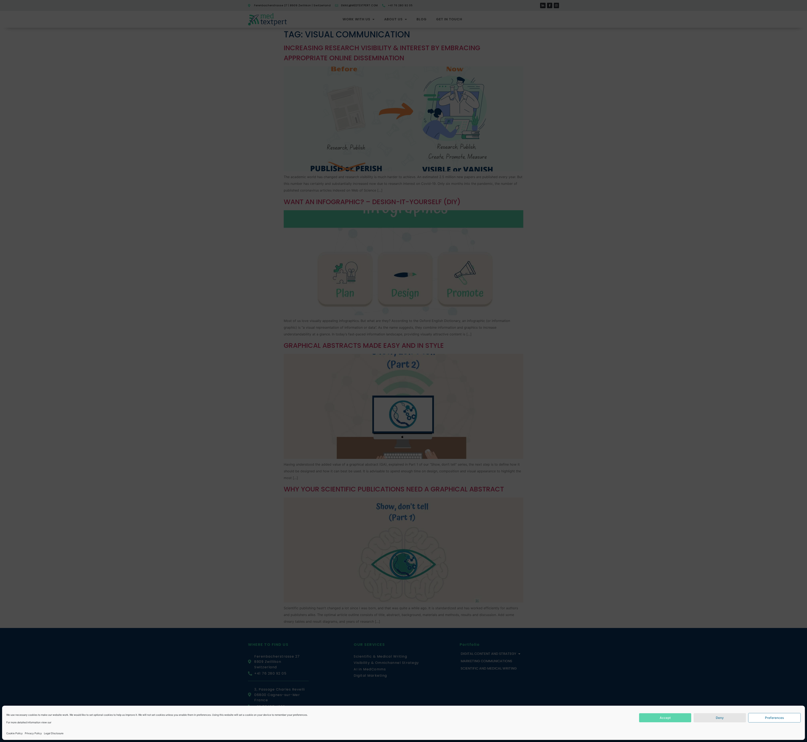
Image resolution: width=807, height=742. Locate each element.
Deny (720, 718)
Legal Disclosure (53, 733)
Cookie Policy (14, 733)
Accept (665, 718)
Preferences (774, 718)
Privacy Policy (33, 733)
